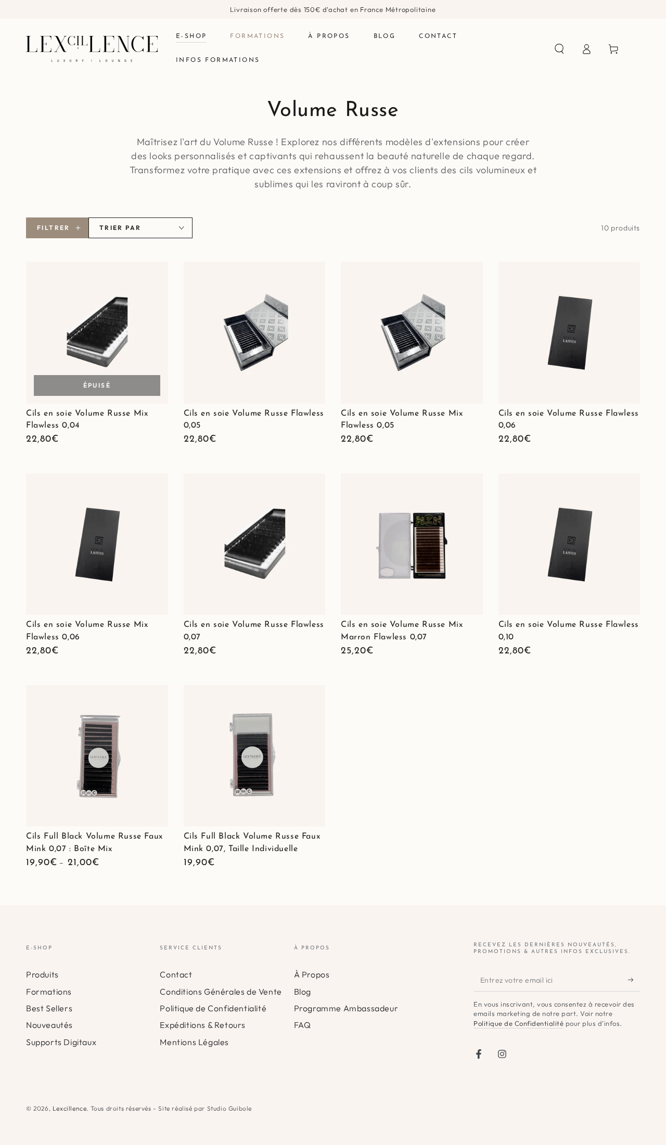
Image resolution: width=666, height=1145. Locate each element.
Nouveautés (49, 1025)
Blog (302, 991)
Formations (49, 991)
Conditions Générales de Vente (220, 991)
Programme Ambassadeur (346, 1008)
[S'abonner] (634, 979)
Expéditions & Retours (203, 1025)
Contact (176, 974)
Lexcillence (70, 1108)
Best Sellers (49, 1008)
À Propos (312, 974)
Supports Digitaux (61, 1042)
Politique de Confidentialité (213, 1008)
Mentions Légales (194, 1042)
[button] (559, 48)
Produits (42, 974)
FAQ (302, 1025)
